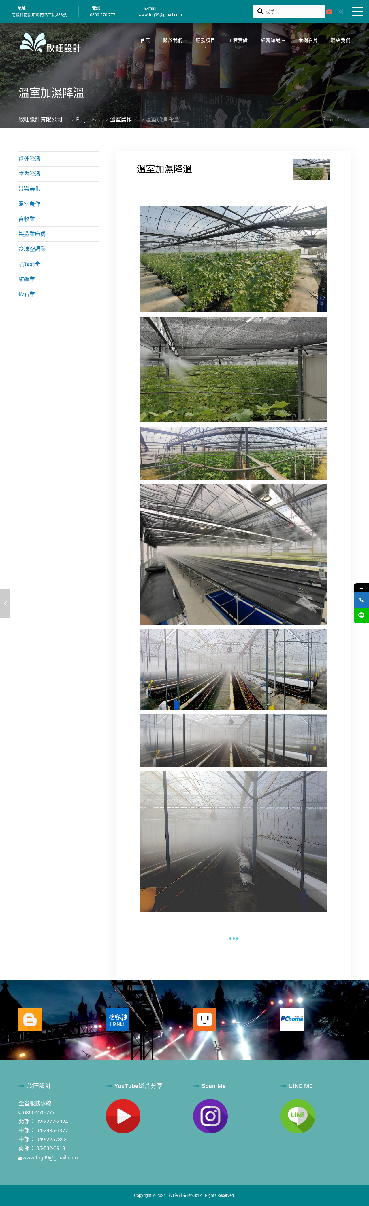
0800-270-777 (102, 14)
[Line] (361, 615)
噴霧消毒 (29, 264)
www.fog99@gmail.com (160, 14)
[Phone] (361, 600)
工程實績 (238, 40)
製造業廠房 (32, 234)
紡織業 (26, 279)
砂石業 (26, 294)
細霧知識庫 (273, 40)
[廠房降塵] (5, 603)
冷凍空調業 (32, 249)
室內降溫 (29, 174)
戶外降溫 (29, 159)
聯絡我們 (341, 40)
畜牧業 (26, 219)
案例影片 (308, 40)
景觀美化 (29, 189)
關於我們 (173, 40)
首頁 (145, 40)
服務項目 (205, 40)
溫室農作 (29, 204)
